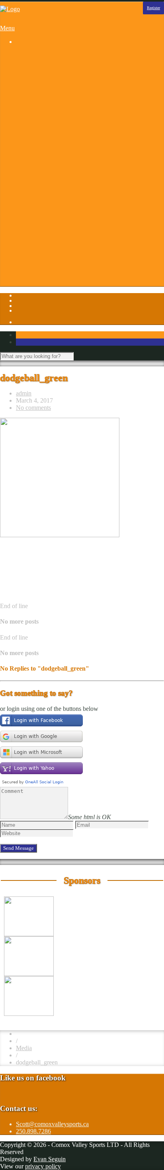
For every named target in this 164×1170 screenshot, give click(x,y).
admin (23, 393)
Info (21, 184)
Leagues (26, 62)
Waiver (41, 263)
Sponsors (27, 177)
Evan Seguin (49, 1159)
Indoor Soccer (49, 126)
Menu (7, 28)
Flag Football (48, 105)
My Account (47, 277)
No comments (33, 407)
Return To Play (51, 248)
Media (24, 1048)
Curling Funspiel (53, 91)
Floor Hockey (49, 112)
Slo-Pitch (43, 148)
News (39, 234)
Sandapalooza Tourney (61, 83)
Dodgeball (45, 98)
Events (40, 205)
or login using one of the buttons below (49, 708)
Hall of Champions (56, 227)
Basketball (45, 69)
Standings (44, 162)
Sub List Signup (52, 255)
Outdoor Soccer (52, 141)
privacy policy (43, 1166)
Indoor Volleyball (54, 134)
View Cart (45, 284)
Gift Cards (45, 220)
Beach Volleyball (53, 76)
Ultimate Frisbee (52, 155)
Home (23, 55)
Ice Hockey (46, 119)
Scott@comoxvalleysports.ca (52, 1124)
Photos (24, 169)
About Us (44, 191)
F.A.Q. (40, 212)
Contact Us (46, 198)
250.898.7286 (33, 1131)
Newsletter (45, 241)
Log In (24, 270)
